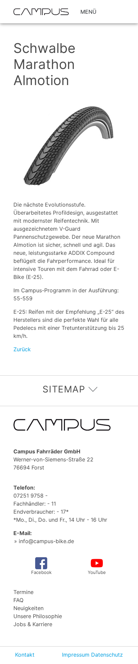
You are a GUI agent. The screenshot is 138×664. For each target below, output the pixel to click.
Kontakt (24, 654)
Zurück (22, 349)
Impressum (75, 654)
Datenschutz (107, 654)
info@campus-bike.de (46, 541)
